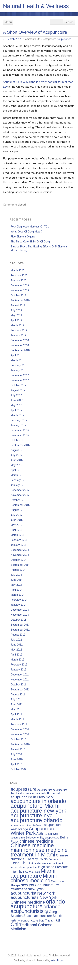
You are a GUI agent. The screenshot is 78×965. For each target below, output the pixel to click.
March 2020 (17, 270)
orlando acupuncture (38, 904)
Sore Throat (46, 920)
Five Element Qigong (23, 236)
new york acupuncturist (28, 891)
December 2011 (20, 674)
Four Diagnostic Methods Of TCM (30, 226)
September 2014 (20, 564)
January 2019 (18, 335)
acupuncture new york (38, 810)
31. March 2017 (12, 39)
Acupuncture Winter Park (33, 831)
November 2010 (20, 734)
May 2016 (16, 465)
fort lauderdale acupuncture (45, 863)
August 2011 (18, 694)
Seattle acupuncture (37, 916)
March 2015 (17, 534)
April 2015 (16, 529)
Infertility (16, 871)
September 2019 (20, 300)
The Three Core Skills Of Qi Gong (30, 241)
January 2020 (18, 280)
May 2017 (16, 405)
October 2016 (18, 440)
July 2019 (16, 310)
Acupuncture (64, 39)
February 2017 (19, 420)
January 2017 (18, 425)
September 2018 (20, 350)
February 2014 (19, 599)
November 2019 (20, 290)
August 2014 (18, 569)
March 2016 (17, 475)
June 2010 (17, 759)
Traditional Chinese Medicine (31, 927)
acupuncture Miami (35, 805)
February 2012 (19, 664)
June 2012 (17, 644)
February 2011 (19, 724)
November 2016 (20, 435)
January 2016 (18, 484)
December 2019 (20, 285)
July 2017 (16, 395)
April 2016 (16, 470)
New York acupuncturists (33, 895)
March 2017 (17, 415)
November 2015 (20, 494)
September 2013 (20, 624)
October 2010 (18, 739)
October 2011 (18, 684)
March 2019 (17, 325)
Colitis (43, 859)
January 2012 (18, 669)
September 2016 (20, 445)
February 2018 (19, 365)
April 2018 (16, 355)
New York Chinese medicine (34, 899)
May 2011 (16, 709)
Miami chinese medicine (34, 878)
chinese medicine (36, 841)
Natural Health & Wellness (36, 6)
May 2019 (16, 315)
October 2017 (18, 385)
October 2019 (18, 295)
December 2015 (20, 489)
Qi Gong (50, 912)
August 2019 (18, 305)
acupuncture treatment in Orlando (27, 825)
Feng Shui (19, 863)
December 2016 (20, 430)
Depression (54, 859)
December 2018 (20, 340)
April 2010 (16, 764)
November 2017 (20, 380)
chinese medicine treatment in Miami (39, 852)
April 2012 (16, 654)
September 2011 (20, 689)
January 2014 (18, 604)
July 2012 (16, 639)
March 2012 (17, 659)
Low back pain (31, 871)
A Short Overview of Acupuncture (35, 32)
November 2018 (20, 345)
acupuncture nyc (31, 815)
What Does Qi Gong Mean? (26, 231)
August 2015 (18, 509)
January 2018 (18, 370)
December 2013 (20, 609)
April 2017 (16, 410)
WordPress (57, 960)
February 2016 (19, 480)
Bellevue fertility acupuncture (42, 837)
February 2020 (19, 275)
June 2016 (17, 460)
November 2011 (20, 679)
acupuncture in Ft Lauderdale (46, 793)
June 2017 (17, 400)
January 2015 (18, 544)
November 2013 (20, 614)
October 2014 (18, 559)
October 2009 (18, 769)
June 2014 (17, 579)
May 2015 (16, 524)
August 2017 (18, 390)
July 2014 (16, 574)
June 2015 (17, 519)
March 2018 (17, 360)
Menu (8, 22)
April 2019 (16, 320)
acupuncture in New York (32, 797)
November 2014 (20, 554)
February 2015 (19, 539)
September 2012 (20, 629)
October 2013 (18, 619)
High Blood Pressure (53, 867)
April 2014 (16, 589)
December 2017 (20, 375)
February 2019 (19, 330)
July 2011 (16, 699)
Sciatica (17, 916)
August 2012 (18, 634)
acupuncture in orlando (38, 801)
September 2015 (20, 504)
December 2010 (20, 729)
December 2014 (20, 549)
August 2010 (18, 749)
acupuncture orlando (37, 820)
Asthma (41, 833)
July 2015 (16, 514)
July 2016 (16, 455)
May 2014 (16, 584)
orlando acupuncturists (35, 909)
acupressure (24, 789)
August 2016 (18, 450)
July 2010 (16, 754)
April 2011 (16, 714)
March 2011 (17, 719)
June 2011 (16, 704)
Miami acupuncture (33, 873)
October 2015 (18, 499)
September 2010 (20, 744)
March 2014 (17, 594)
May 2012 (16, 649)
